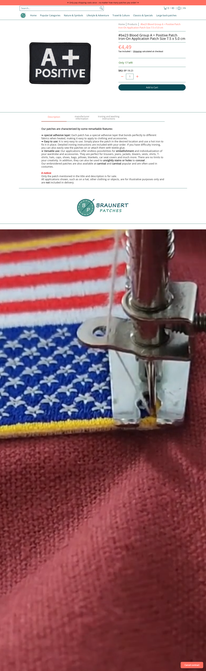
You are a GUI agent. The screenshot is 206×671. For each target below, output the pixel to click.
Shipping (137, 51)
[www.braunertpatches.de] (23, 15)
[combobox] (59, 8)
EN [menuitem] (184, 8)
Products (132, 24)
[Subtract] (122, 76)
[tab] (54, 117)
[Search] (101, 8)
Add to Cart (152, 87)
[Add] (137, 76)
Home (121, 24)
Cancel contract (192, 665)
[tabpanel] (103, 152)
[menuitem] (169, 8)
